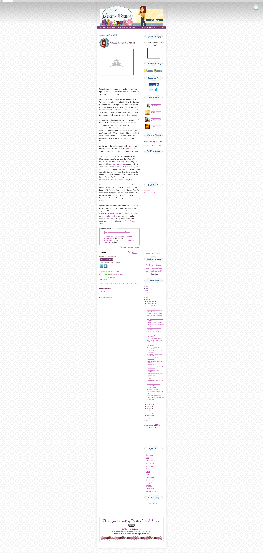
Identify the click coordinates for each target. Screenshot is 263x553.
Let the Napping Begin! (152, 387)
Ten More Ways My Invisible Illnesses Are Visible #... (155, 344)
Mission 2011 (149, 455)
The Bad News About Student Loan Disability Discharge (156, 119)
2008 (146, 418)
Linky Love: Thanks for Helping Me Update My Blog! (154, 310)
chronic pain (149, 469)
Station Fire (104, 279)
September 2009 (150, 308)
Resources (128, 27)
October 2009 (150, 305)
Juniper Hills (110, 216)
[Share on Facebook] (106, 268)
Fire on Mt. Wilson (151, 399)
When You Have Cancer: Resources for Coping (155, 325)
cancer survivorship (151, 460)
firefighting (131, 221)
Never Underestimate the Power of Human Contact (154, 351)
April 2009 (149, 411)
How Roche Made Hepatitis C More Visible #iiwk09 (154, 341)
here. (155, 142)
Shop (133, 27)
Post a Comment (104, 291)
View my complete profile (149, 192)
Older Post (137, 295)
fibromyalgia (149, 483)
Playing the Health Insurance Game (154, 313)
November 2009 (150, 303)
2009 (146, 299)
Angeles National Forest (117, 125)
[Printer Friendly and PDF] (103, 275)
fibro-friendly (149, 480)
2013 (146, 290)
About (104, 27)
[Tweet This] (101, 268)
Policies (123, 27)
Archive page (157, 424)
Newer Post (102, 295)
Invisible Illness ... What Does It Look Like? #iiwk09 (155, 358)
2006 (146, 420)
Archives (109, 27)
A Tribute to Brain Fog (151, 364)
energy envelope (150, 477)
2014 (146, 288)
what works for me (151, 491)
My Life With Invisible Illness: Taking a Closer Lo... (155, 361)
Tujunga (112, 190)
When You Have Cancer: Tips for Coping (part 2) (154, 328)
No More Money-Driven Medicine (154, 395)
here (147, 534)
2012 (146, 293)
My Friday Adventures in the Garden (155, 322)
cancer (147, 458)
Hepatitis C (149, 486)
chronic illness (149, 466)
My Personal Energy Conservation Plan (155, 397)
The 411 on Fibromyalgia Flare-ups (156, 125)
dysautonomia (149, 474)
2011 (146, 295)
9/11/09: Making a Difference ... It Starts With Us (154, 370)
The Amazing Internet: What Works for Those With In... (155, 367)
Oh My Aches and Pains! (127, 529)
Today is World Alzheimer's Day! (154, 338)
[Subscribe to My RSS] (158, 72)
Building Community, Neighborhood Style (155, 316)
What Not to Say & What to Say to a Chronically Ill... (154, 374)
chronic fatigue (150, 463)
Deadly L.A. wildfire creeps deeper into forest (117, 232)
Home (101, 27)
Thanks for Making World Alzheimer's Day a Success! (155, 335)
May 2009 (149, 408)
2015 (146, 286)
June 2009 (149, 406)
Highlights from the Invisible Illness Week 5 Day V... (154, 354)
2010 (146, 297)
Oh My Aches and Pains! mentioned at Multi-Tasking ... (155, 319)
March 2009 (149, 413)
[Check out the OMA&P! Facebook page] (154, 86)
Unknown (147, 190)
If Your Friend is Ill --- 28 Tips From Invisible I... (154, 377)
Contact (114, 27)
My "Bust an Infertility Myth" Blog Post (156, 104)
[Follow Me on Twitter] (154, 92)
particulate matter (119, 164)
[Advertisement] (131, 30)
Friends (119, 27)
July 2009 (149, 404)
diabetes (148, 472)
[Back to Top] (256, 7)
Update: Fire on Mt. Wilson (152, 389)
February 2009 (150, 415)
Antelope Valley (131, 213)
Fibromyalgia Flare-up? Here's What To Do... (156, 111)
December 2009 (150, 301)
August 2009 (150, 402)
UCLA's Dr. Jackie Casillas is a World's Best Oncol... (153, 384)
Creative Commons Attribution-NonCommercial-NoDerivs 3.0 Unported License (131, 531)
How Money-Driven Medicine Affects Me (155, 392)
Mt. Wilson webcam (129, 115)
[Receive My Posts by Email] (148, 72)
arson (127, 148)
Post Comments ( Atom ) (110, 297)
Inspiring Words (150, 488)
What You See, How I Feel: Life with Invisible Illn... (155, 381)
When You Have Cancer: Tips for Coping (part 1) (154, 332)
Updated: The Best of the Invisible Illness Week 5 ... (154, 348)
